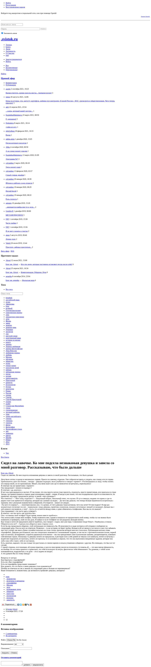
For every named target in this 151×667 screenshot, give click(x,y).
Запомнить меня (10, 33)
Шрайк (8, 438)
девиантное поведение (15, 317)
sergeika (9, 276)
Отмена (14, 653)
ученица (9, 421)
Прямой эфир (8, 78)
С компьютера (11, 634)
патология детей (12, 368)
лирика (8, 344)
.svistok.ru (9, 39)
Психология (10, 385)
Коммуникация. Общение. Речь (33, 272)
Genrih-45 (9, 211)
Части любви (11, 223)
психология (11, 596)
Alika (8, 147)
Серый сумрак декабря (15, 175)
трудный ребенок (13, 412)
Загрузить (5, 653)
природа (9, 383)
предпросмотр (38, 665)
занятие (9, 325)
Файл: (3, 640)
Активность (10, 51)
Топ (7, 453)
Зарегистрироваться (14, 59)
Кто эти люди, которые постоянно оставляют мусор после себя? (46, 264)
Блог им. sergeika (12, 280)
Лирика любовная (13, 347)
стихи (8, 408)
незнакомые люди (14, 589)
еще (7, 55)
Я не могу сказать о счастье (17, 231)
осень (8, 363)
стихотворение (12, 410)
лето (8, 587)
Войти (8, 3)
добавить (27, 665)
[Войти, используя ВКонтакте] (6, 16)
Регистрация (11, 5)
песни (8, 374)
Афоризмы (10, 304)
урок (7, 414)
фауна (8, 425)
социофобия (11, 583)
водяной (9, 308)
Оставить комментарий (11, 658)
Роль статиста (11, 199)
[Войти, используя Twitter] (15, 16)
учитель (9, 423)
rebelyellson (10, 131)
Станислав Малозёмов (15, 406)
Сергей (8, 397)
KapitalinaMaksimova (14, 115)
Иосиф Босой (11, 191)
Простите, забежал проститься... (18, 247)
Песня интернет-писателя (16, 143)
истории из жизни (13, 340)
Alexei (8, 260)
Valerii (8, 243)
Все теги (9, 289)
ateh (7, 107)
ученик (8, 419)
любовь (9, 355)
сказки (8, 402)
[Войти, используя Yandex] (23, 16)
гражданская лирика (14, 313)
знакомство (11, 579)
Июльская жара (28, 280)
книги (8, 342)
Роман (8, 391)
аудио (8, 302)
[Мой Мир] (26, 604)
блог (7, 306)
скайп (8, 404)
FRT (7, 219)
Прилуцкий (10, 380)
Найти (3, 74)
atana (8, 235)
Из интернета (11, 636)
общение (10, 591)
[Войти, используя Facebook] (2, 16)
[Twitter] (21, 604)
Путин (8, 387)
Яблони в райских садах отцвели (19, 183)
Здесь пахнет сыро (13, 167)
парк (7, 577)
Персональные (11, 70)
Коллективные (11, 68)
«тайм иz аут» (11, 127)
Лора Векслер (11, 351)
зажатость (11, 600)
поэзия (8, 376)
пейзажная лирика (13, 372)
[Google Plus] (30, 604)
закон (8, 323)
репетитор (10, 389)
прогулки (10, 594)
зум (7, 334)
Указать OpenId (145, 16)
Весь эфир (5, 251)
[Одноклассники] (23, 604)
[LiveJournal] (28, 604)
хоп (7, 431)
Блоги (8, 47)
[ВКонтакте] (18, 604)
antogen (9, 203)
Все (7, 66)
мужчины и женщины (15, 581)
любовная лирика (13, 353)
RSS (12, 251)
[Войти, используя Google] (19, 16)
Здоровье (9, 330)
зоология (9, 332)
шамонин (9, 433)
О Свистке (10, 53)
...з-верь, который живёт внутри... (19, 111)
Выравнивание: (7, 644)
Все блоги (5, 457)
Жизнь (8, 321)
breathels (9, 298)
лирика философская (14, 349)
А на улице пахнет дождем (16, 151)
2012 (7, 442)
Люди (8, 49)
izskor (8, 97)
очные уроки (11, 366)
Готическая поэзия (13, 310)
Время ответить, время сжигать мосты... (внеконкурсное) (29, 93)
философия (10, 427)
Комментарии (11, 83)
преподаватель (11, 378)
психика (10, 598)
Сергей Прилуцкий (13, 399)
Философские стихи (14, 429)
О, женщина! (11, 119)
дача (7, 315)
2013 (7, 444)
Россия (8, 393)
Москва (9, 357)
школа (8, 436)
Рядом (8, 135)
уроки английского (13, 416)
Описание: (5, 648)
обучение (9, 359)
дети (7, 319)
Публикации (11, 85)
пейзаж (8, 370)
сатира (8, 395)
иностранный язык (13, 338)
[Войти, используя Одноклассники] (11, 16)
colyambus (10, 163)
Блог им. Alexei (12, 264)
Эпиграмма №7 (12, 159)
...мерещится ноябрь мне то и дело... (20, 207)
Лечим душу (11, 239)
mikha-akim (10, 139)
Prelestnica (10, 123)
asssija (8, 89)
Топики (9, 45)
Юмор (8, 440)
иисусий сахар (11, 336)
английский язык (12, 300)
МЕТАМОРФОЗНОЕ (14, 215)
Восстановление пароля (15, 7)
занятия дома (11, 327)
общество (9, 361)
